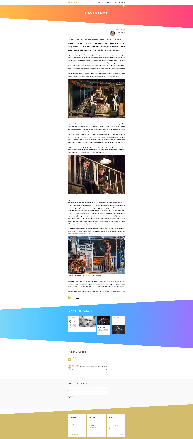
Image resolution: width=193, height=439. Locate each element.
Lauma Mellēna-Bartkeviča (74, 423)
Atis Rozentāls (72, 422)
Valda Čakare (72, 424)
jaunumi (115, 2)
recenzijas (97, 2)
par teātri (109, 2)
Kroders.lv (71, 419)
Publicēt (70, 397)
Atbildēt (105, 362)
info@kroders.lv (113, 426)
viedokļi (104, 2)
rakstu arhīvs (122, 2)
